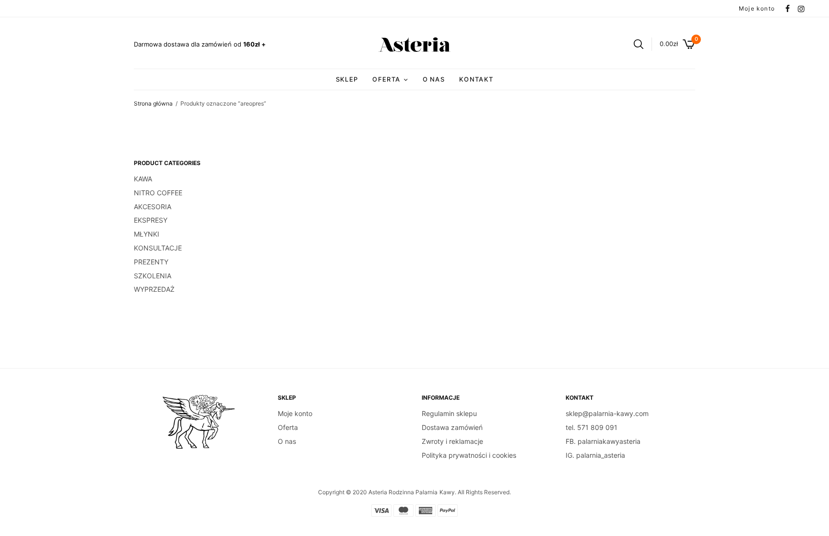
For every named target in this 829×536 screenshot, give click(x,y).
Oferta (288, 427)
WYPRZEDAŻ (154, 289)
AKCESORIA (152, 206)
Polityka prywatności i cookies (469, 455)
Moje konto (757, 8)
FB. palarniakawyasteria (603, 441)
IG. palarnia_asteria (595, 455)
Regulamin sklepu (449, 413)
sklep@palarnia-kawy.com (607, 413)
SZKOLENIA (152, 276)
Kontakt (476, 79)
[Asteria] (414, 44)
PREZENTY (151, 262)
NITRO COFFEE (158, 193)
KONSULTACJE (158, 248)
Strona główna (153, 103)
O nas (434, 79)
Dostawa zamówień (452, 427)
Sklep (347, 79)
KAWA (143, 179)
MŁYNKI (146, 234)
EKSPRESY (150, 220)
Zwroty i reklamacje (452, 441)
